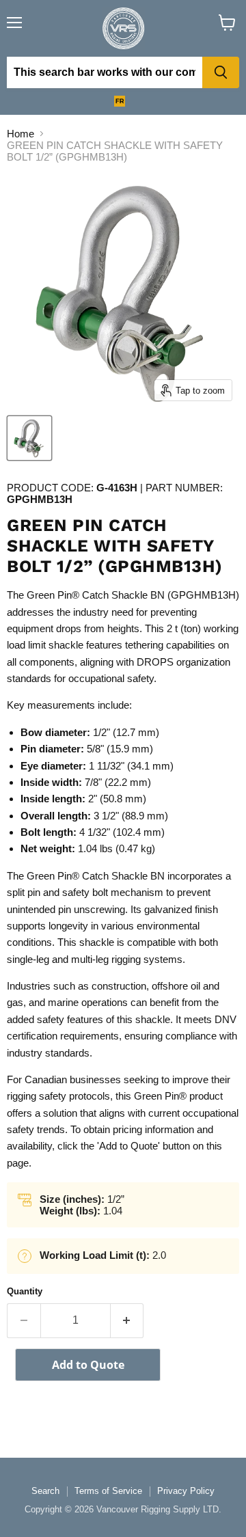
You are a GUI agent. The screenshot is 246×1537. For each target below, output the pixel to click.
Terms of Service (108, 1491)
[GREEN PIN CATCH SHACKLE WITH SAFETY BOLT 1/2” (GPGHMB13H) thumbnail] (29, 438)
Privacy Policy (186, 1491)
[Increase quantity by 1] (127, 1320)
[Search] (220, 72)
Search (45, 1491)
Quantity (24, 1291)
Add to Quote (88, 1364)
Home (20, 133)
